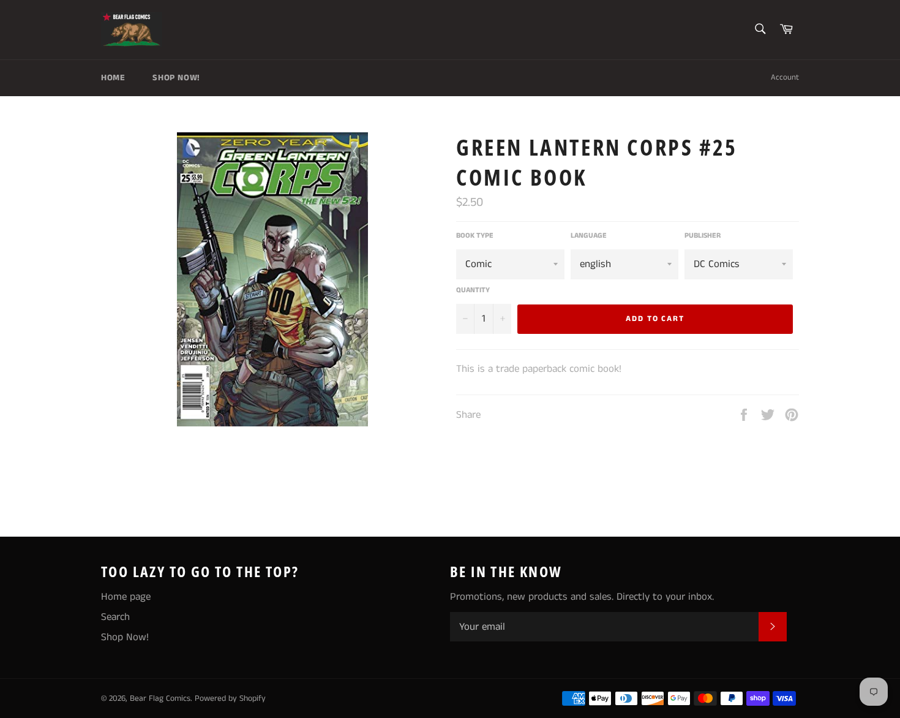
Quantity (473, 290)
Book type (474, 236)
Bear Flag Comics (160, 699)
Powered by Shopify (230, 699)
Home (113, 78)
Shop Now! (176, 78)
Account (785, 77)
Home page (126, 596)
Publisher (702, 236)
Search (115, 617)
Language (589, 236)
